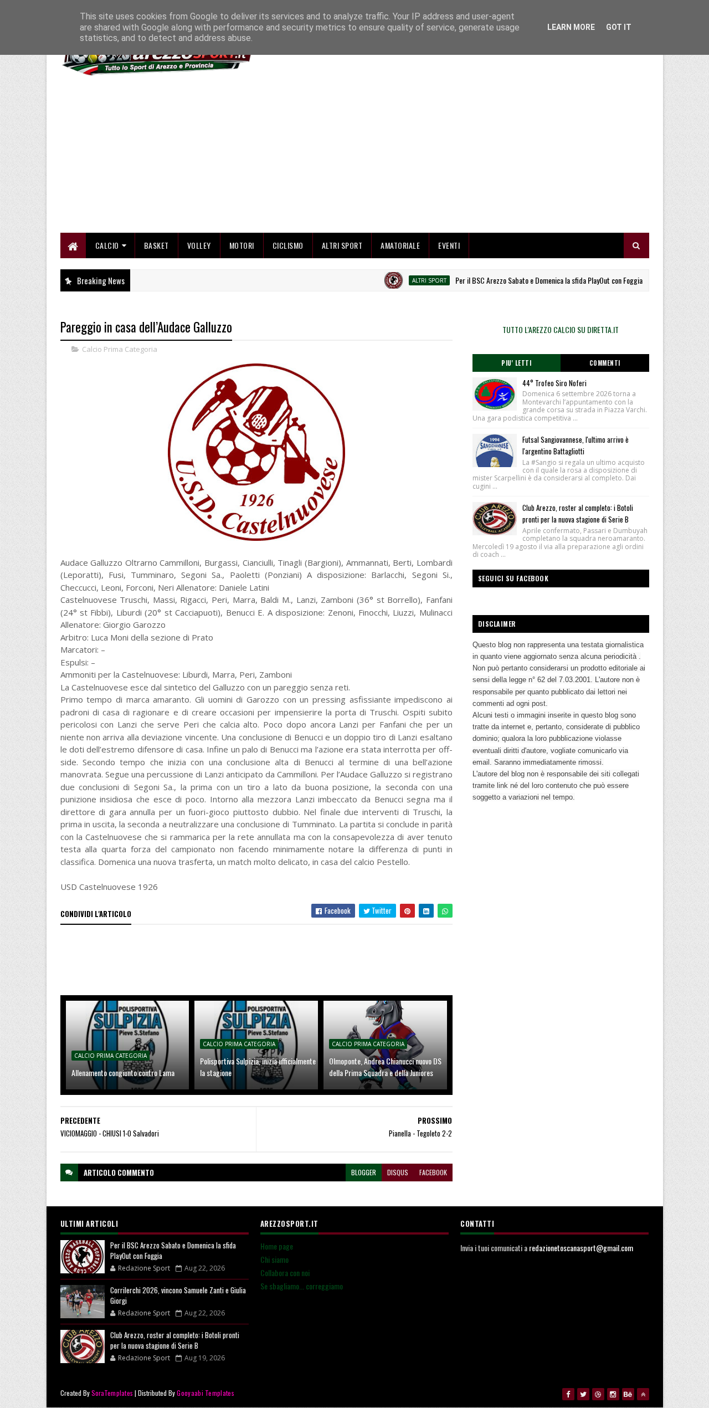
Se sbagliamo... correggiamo (301, 1286)
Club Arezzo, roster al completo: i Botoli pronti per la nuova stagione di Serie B (577, 513)
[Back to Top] (643, 1394)
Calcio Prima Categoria (119, 349)
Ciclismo (288, 245)
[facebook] (568, 1394)
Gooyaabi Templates (205, 1392)
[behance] (628, 1394)
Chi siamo (274, 1259)
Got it (618, 27)
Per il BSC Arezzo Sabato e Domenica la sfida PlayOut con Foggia (525, 280)
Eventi (449, 245)
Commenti (604, 363)
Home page (276, 1246)
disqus (397, 1172)
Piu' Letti (516, 363)
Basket (156, 245)
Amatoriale (400, 245)
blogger (363, 1172)
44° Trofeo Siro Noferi (554, 382)
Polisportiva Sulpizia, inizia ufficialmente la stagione (258, 1066)
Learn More (571, 27)
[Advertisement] (447, 155)
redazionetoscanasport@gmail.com (581, 1247)
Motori (241, 245)
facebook (433, 1172)
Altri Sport (342, 245)
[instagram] (613, 1394)
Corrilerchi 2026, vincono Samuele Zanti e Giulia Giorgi (178, 1295)
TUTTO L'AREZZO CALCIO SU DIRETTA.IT (560, 329)
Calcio (107, 245)
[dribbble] (598, 1394)
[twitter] (583, 1394)
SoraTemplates (112, 1392)
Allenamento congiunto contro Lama (122, 1072)
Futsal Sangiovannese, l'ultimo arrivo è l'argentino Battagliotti (575, 445)
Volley (199, 245)
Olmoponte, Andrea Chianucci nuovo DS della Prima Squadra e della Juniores (385, 1066)
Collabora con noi (285, 1272)
